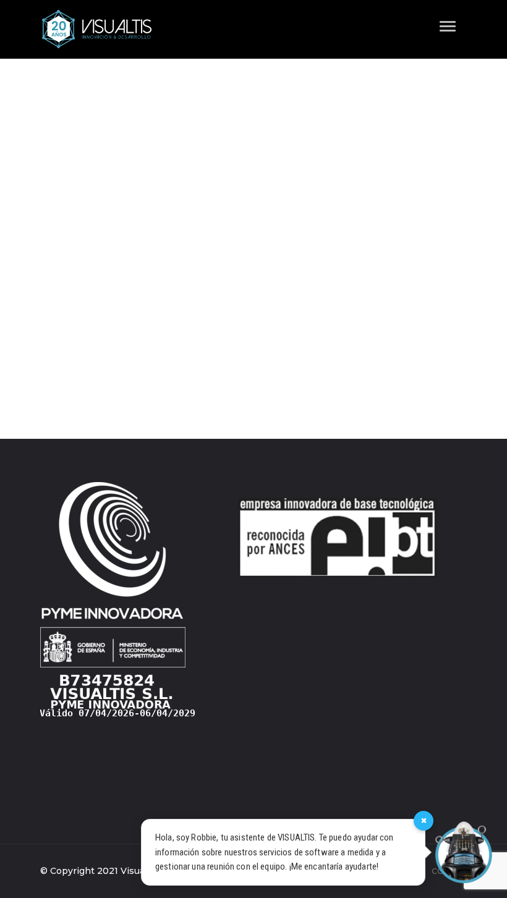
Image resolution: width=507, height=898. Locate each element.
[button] (439, 20)
